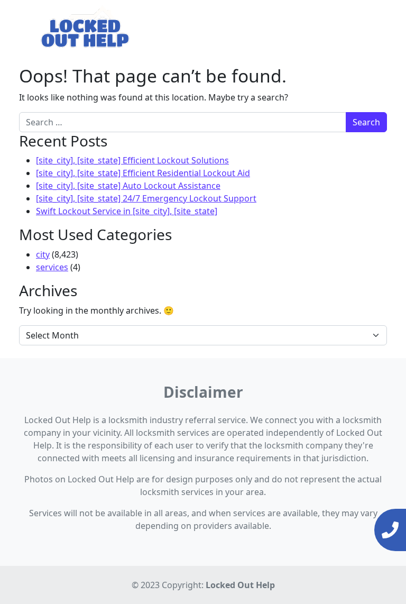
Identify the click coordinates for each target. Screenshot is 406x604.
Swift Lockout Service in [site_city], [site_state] (126, 211)
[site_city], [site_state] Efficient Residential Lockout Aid (143, 173)
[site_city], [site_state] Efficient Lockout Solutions (132, 160)
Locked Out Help (240, 585)
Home (207, 26)
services (52, 267)
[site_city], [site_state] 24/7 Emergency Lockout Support (146, 198)
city (43, 254)
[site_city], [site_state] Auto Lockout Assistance (128, 185)
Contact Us (361, 26)
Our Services (253, 26)
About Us (311, 26)
